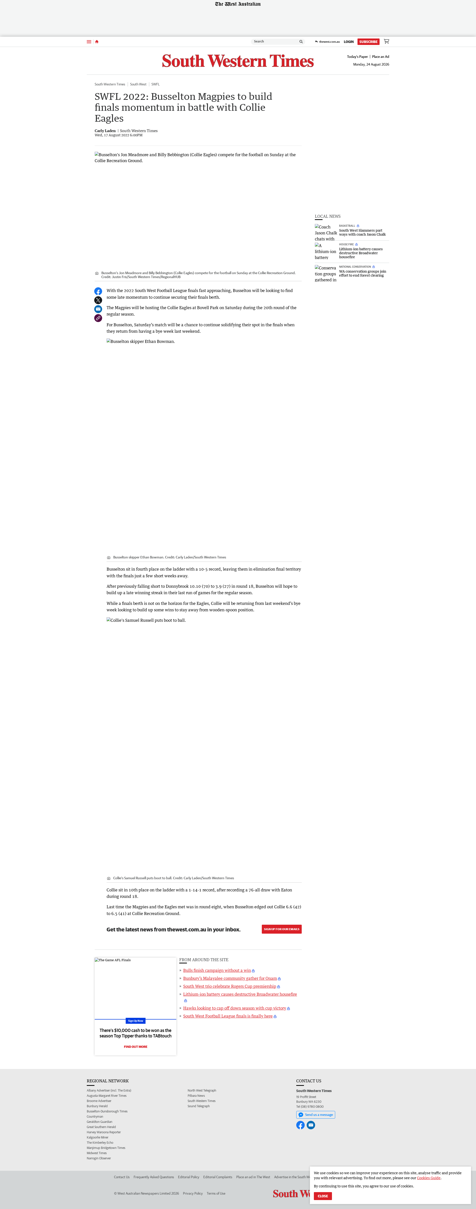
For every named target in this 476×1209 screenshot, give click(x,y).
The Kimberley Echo (100, 1142)
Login (349, 42)
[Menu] (89, 41)
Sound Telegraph (199, 1106)
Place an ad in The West (253, 1177)
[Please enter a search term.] (301, 41)
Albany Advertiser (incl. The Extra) (109, 1090)
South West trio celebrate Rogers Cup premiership (229, 986)
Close (323, 1196)
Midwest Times (97, 1153)
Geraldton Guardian (99, 1122)
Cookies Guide (429, 1178)
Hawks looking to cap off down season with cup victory (234, 1008)
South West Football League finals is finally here (228, 1016)
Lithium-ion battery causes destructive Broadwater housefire (240, 994)
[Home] (96, 42)
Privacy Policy (193, 1193)
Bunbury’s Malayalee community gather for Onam (230, 978)
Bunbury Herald (97, 1106)
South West (138, 84)
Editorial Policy (188, 1177)
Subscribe (368, 42)
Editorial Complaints (217, 1177)
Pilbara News (196, 1096)
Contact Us (122, 1177)
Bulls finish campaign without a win (217, 970)
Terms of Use (216, 1193)
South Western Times (110, 84)
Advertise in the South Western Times (301, 1177)
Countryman (95, 1116)
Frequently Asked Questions (154, 1177)
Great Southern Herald (101, 1127)
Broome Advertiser (99, 1101)
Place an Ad (380, 56)
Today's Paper (357, 56)
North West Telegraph (202, 1090)
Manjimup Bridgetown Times (106, 1148)
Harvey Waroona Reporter (104, 1132)
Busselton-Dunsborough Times (107, 1111)
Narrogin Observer (99, 1158)
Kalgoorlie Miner (97, 1137)
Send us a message (319, 1115)
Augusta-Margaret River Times (106, 1096)
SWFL (155, 84)
